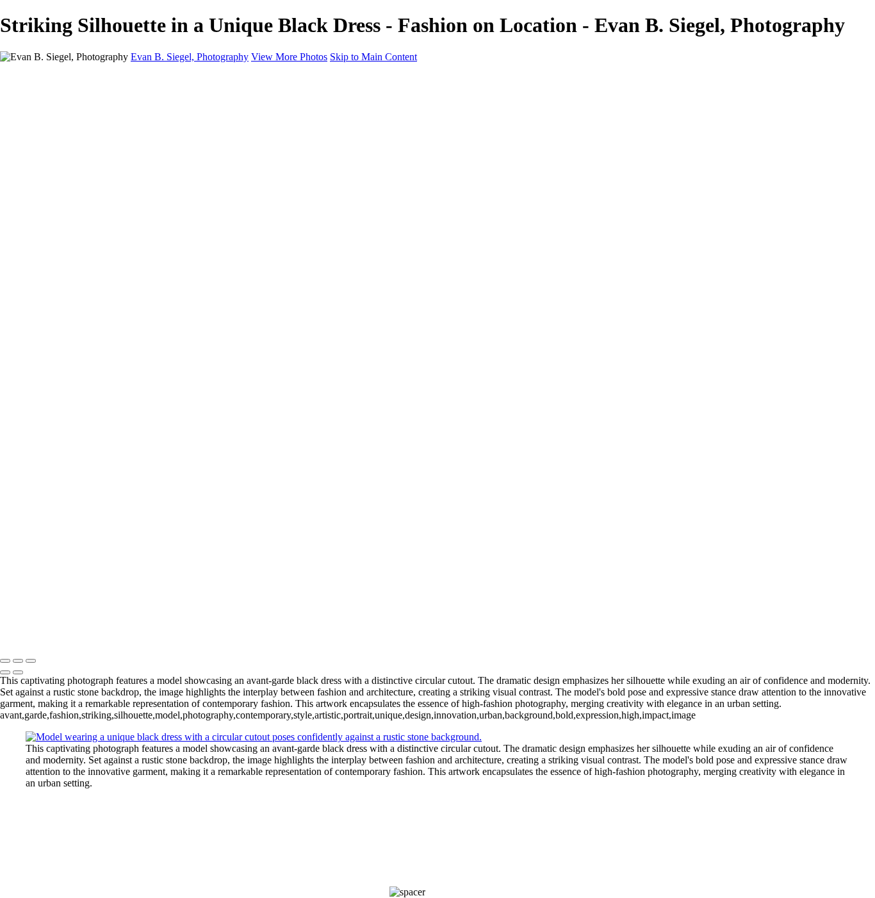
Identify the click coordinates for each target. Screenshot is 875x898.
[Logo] (128, 634)
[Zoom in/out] (31, 661)
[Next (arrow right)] (18, 672)
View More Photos (289, 56)
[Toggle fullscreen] (18, 661)
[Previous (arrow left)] (5, 672)
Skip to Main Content (373, 56)
